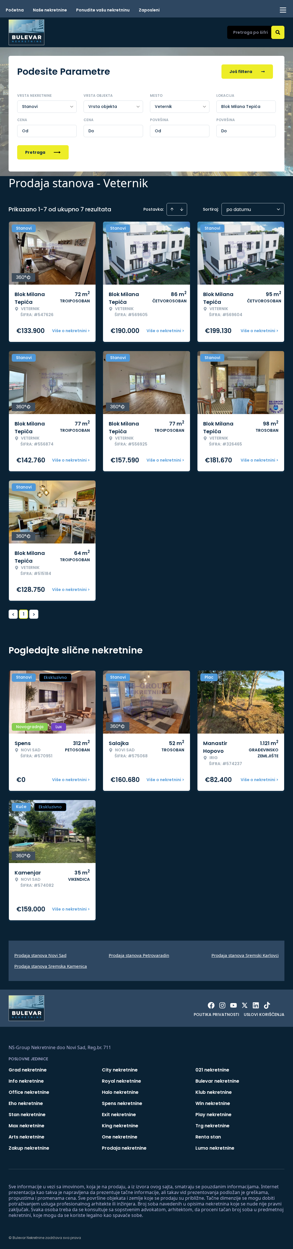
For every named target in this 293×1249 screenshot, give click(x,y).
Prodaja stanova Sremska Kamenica (50, 966)
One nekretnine (119, 1137)
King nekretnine (120, 1125)
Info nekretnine (26, 1081)
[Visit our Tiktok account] (267, 1005)
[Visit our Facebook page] (211, 1005)
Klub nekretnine (213, 1092)
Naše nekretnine (50, 10)
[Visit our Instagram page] (222, 1005)
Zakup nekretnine (29, 1148)
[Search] (277, 32)
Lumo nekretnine (214, 1148)
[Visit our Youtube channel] (233, 1005)
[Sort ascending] (172, 209)
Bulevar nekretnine (217, 1081)
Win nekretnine (212, 1103)
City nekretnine (120, 1070)
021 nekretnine (212, 1070)
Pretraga (35, 152)
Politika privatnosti (216, 1014)
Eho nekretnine (26, 1103)
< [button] (13, 614)
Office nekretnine (29, 1092)
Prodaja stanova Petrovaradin (139, 955)
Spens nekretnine (122, 1103)
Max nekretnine (26, 1125)
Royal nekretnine (121, 1081)
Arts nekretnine (26, 1137)
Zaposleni (149, 10)
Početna (15, 10)
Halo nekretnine (120, 1092)
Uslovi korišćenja (264, 1014)
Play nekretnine (213, 1114)
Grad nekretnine (28, 1070)
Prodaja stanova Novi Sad (40, 955)
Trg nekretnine (212, 1125)
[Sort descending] (181, 209)
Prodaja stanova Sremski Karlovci (245, 955)
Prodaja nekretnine (124, 1148)
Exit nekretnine (119, 1114)
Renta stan (208, 1137)
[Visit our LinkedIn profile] (255, 1005)
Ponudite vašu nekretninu (103, 10)
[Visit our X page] (244, 1005)
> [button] (33, 614)
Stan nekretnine (27, 1114)
